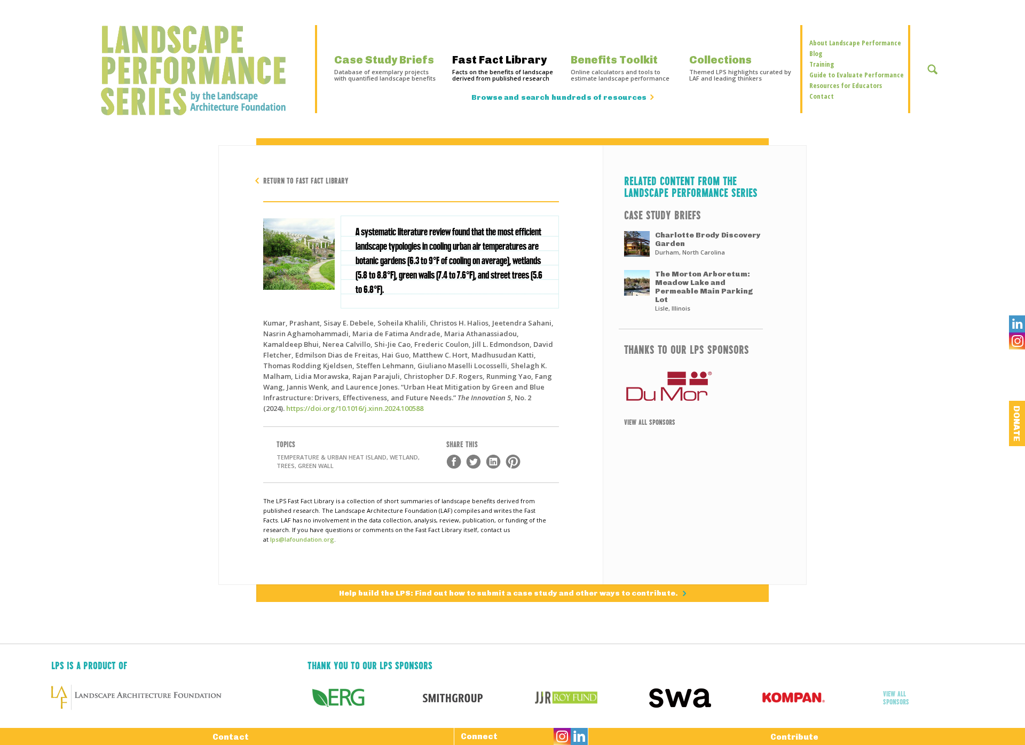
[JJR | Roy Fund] (592, 698)
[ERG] (364, 697)
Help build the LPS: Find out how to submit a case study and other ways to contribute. (509, 593)
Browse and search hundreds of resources (558, 97)
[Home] (199, 70)
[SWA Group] (705, 697)
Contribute (794, 737)
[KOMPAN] (819, 697)
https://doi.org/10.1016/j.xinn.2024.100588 (354, 408)
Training (821, 64)
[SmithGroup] (478, 697)
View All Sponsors (649, 421)
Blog (815, 53)
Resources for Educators (845, 85)
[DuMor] (691, 386)
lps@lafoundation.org (302, 539)
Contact (821, 96)
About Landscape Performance (855, 42)
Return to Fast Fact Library (306, 180)
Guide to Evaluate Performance (856, 75)
